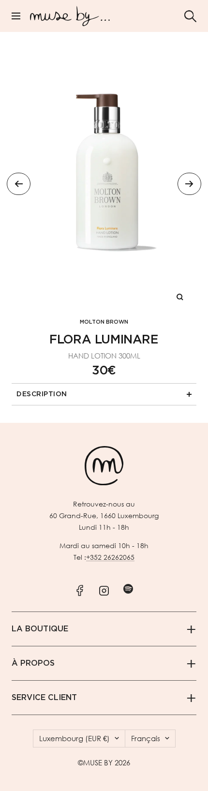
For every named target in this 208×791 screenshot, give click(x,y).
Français (145, 738)
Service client (44, 697)
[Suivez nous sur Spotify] (128, 588)
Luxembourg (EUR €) (74, 738)
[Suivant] (189, 184)
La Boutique (40, 629)
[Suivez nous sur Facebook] (80, 588)
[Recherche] (190, 16)
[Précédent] (18, 184)
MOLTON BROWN (104, 322)
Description (41, 394)
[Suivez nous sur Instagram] (104, 588)
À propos (33, 663)
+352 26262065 (110, 557)
